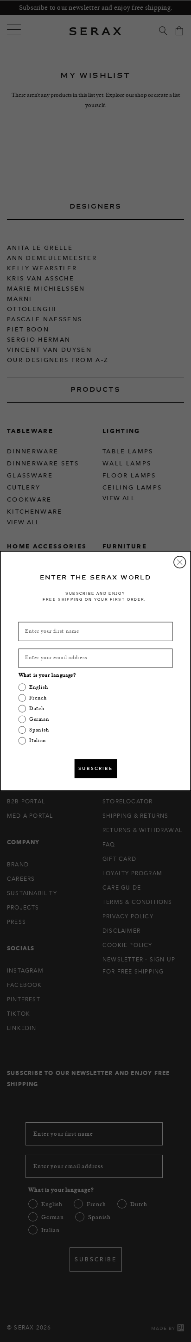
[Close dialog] (180, 562)
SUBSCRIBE (95, 768)
